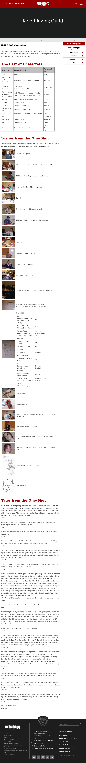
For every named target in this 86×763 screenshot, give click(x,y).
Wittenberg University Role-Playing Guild (30, 40)
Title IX (5, 752)
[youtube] (47, 757)
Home (17, 40)
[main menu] (81, 4)
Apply (11, 4)
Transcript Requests (9, 754)
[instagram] (43, 757)
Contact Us (6, 734)
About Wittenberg (65, 732)
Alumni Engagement (66, 748)
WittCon (74, 56)
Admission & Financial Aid (68, 738)
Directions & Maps (8, 736)
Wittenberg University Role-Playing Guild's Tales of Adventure (58, 40)
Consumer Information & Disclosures (13, 745)
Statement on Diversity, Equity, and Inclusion (15, 750)
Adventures (74, 52)
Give (22, 4)
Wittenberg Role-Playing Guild (73, 48)
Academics (63, 735)
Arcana (74, 63)
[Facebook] (34, 757)
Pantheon (73, 59)
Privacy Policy (7, 741)
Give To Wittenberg (66, 745)
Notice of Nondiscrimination (11, 743)
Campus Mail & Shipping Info (43, 748)
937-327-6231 (38, 743)
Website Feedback (8, 747)
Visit (5, 4)
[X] (38, 757)
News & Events (64, 751)
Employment (7, 737)
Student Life (63, 741)
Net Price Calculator (9, 739)
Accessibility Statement (10, 749)
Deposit (17, 4)
